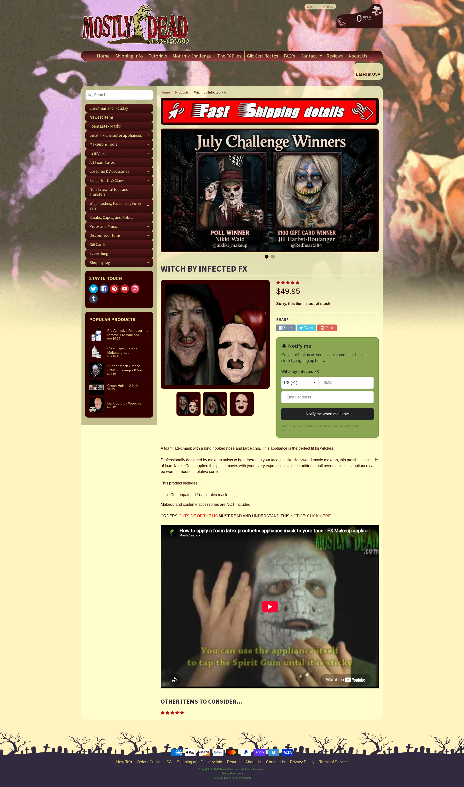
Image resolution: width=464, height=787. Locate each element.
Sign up (328, 6)
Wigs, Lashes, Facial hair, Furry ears (121, 206)
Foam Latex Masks (105, 126)
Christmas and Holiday (108, 108)
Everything (98, 253)
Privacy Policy (302, 762)
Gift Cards (97, 244)
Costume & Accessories (121, 172)
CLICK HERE (319, 516)
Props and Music (121, 227)
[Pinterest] (114, 288)
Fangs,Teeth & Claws (121, 181)
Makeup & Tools (121, 145)
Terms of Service (333, 762)
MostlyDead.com (230, 769)
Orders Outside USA (154, 762)
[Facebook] (104, 288)
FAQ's (289, 56)
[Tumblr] (93, 298)
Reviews (334, 56)
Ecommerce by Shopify (237, 777)
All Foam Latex (102, 162)
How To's (124, 762)
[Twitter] (93, 288)
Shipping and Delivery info (199, 762)
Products (182, 92)
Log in (311, 6)
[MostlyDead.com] (135, 25)
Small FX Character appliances (121, 136)
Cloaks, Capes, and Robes (111, 217)
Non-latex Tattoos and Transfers (109, 192)
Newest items (101, 117)
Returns (233, 762)
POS (215, 777)
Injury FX (121, 154)
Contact (312, 57)
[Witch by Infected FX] (188, 404)
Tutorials (158, 56)
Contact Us (275, 762)
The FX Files (229, 56)
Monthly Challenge (192, 56)
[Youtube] (124, 288)
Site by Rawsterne (232, 773)
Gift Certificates (262, 56)
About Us (357, 56)
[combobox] (119, 95)
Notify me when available (327, 414)
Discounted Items (121, 236)
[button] (288, 283)
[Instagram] (135, 288)
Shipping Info (129, 56)
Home (103, 56)
